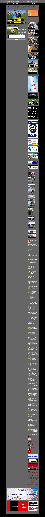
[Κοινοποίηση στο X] (16, 39)
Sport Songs (34, 477)
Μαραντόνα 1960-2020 (33, 482)
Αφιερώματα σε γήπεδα (30, 478)
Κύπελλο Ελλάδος (30, 480)
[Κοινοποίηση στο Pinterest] (17, 39)
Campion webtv (33, 472)
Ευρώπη (37, 479)
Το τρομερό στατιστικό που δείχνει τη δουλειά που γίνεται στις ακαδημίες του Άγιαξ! (34, 438)
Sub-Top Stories (36, 477)
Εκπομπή (32, 479)
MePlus (29, 475)
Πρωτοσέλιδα (29, 484)
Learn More (35, 1)
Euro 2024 (30, 474)
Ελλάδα (34, 479)
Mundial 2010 (33, 475)
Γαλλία (35, 478)
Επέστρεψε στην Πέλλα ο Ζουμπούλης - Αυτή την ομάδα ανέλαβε (33, 444)
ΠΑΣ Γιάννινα (36, 483)
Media (31, 475)
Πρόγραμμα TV (31, 484)
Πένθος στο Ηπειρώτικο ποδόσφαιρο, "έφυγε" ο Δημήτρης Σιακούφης (34, 441)
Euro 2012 (33, 473)
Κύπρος (34, 480)
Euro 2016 (36, 473)
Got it (38, 1)
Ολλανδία (32, 483)
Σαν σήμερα (33, 484)
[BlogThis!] (15, 39)
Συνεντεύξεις (36, 484)
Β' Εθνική (8, 6)
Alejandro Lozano (29, 472)
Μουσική (36, 482)
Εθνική (30, 479)
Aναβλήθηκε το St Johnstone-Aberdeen (14, 25)
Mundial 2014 (36, 475)
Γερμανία (37, 478)
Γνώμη (28, 479)
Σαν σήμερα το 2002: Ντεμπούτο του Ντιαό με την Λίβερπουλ (34, 447)
